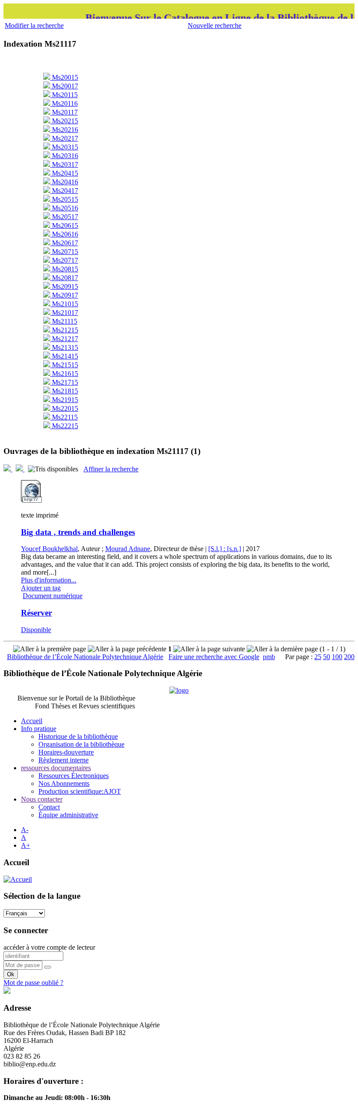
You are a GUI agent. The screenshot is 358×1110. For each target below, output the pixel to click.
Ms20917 (64, 295)
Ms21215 (64, 330)
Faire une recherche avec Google (214, 656)
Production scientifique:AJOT (79, 791)
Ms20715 (64, 251)
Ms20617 (64, 243)
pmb (269, 656)
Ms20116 (64, 103)
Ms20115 (64, 94)
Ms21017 (64, 312)
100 (337, 656)
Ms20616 (64, 234)
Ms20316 (64, 155)
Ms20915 (64, 286)
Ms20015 (64, 77)
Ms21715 (64, 382)
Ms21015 (64, 304)
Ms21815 (64, 391)
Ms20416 (64, 182)
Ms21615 (64, 373)
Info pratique (38, 728)
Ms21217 (64, 338)
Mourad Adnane (127, 548)
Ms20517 (64, 216)
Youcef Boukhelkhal (49, 548)
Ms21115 (63, 321)
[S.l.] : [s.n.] (224, 548)
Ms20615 (64, 225)
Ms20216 (64, 129)
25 (317, 656)
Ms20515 (64, 199)
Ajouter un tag (41, 588)
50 (326, 656)
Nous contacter (41, 799)
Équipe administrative (68, 815)
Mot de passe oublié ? (33, 982)
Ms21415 (64, 356)
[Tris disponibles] (54, 469)
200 (349, 656)
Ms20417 (64, 190)
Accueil (31, 720)
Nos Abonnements (64, 783)
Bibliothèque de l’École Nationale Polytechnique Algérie (85, 656)
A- (24, 829)
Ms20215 (64, 121)
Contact (49, 807)
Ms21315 (64, 347)
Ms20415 (64, 173)
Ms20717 (64, 260)
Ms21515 (64, 365)
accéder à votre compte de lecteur (49, 947)
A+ (25, 845)
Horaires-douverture (66, 752)
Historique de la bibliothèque (78, 736)
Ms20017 (64, 86)
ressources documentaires (56, 768)
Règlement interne (63, 760)
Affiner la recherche (110, 469)
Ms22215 (64, 426)
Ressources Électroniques (73, 775)
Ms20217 (64, 138)
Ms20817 (64, 277)
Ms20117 (64, 112)
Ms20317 (64, 164)
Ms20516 (64, 208)
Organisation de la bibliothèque (81, 744)
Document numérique (53, 595)
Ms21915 (64, 399)
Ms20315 (64, 147)
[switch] (47, 967)
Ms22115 (64, 417)
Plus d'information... (48, 580)
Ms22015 (64, 408)
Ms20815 (64, 269)
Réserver (36, 612)
